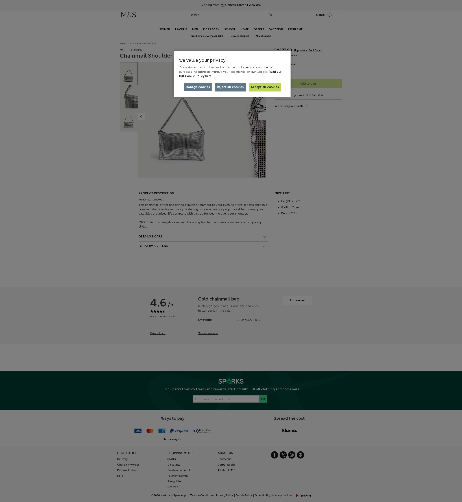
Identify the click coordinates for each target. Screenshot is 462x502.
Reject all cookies (230, 87)
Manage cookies (198, 87)
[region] (232, 73)
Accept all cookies (265, 87)
